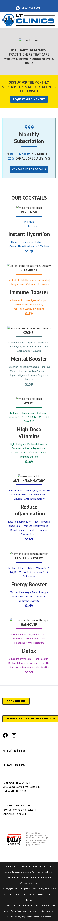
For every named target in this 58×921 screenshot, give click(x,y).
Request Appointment (29, 99)
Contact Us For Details (29, 169)
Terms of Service (14, 894)
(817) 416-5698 (16, 750)
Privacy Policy (44, 888)
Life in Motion (40, 894)
